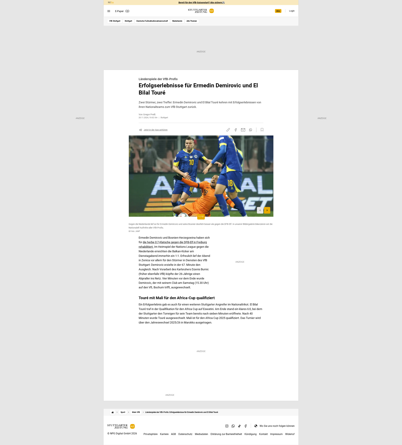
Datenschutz (185, 434)
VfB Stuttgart (114, 21)
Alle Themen (192, 21)
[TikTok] (239, 425)
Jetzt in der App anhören (156, 130)
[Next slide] (267, 210)
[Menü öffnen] (108, 11)
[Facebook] (245, 425)
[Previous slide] (260, 210)
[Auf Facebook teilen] (236, 130)
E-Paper (119, 11)
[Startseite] (112, 412)
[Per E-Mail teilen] (243, 130)
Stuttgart (128, 21)
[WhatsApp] (233, 425)
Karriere (164, 434)
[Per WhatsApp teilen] (250, 130)
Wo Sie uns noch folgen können (277, 425)
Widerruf (290, 434)
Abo (278, 11)
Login (292, 11)
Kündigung (250, 434)
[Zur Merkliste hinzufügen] (261, 130)
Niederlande (177, 21)
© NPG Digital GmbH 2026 (122, 433)
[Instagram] (226, 425)
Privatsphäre (151, 434)
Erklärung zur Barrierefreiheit (226, 434)
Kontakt (263, 434)
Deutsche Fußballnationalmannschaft (152, 21)
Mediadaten (201, 434)
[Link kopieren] (228, 130)
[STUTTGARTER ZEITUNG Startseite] (201, 11)
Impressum (276, 434)
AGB (173, 434)
